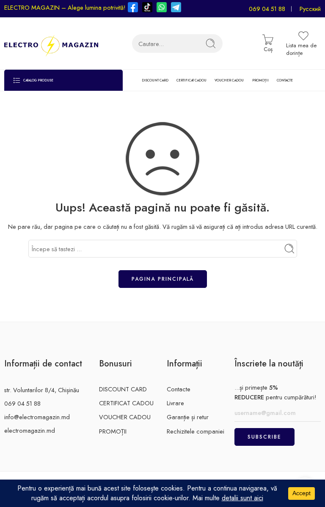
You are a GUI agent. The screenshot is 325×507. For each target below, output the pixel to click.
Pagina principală (163, 279)
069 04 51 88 (267, 8)
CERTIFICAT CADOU (191, 80)
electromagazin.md (29, 430)
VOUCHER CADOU (229, 80)
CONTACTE (285, 80)
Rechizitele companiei (195, 431)
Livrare (175, 403)
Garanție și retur (188, 416)
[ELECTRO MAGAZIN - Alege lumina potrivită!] (51, 43)
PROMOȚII (260, 80)
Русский (310, 8)
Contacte (178, 389)
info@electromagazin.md (37, 416)
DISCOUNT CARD (155, 80)
